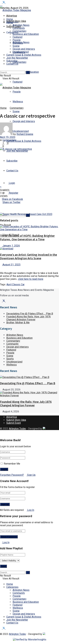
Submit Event (13, 422)
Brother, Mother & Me (18, 322)
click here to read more (30, 279)
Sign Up (31, 474)
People (17, 40)
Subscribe (11, 160)
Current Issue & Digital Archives (23, 141)
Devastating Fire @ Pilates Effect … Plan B (29, 313)
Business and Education (26, 34)
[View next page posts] (3, 267)
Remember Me (12, 463)
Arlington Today (17, 428)
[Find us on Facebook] (1, 2)
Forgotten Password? (12, 474)
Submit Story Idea (16, 419)
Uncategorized (21, 51)
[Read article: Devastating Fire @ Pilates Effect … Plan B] (29, 377)
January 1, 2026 (11, 245)
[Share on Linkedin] (29, 205)
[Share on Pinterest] (29, 208)
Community (19, 28)
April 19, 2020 (7, 137)
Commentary (19, 62)
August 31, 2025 (11, 264)
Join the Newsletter (17, 150)
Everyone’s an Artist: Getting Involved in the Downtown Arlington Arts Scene (28, 256)
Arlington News (21, 25)
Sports (10, 358)
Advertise (11, 15)
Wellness (18, 101)
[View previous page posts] (1, 267)
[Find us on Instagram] (7, 2)
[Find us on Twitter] (4, 2)
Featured (17, 81)
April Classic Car (15, 284)
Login (11, 183)
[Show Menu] (1, 81)
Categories (12, 587)
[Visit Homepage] (15, 10)
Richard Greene (25, 134)
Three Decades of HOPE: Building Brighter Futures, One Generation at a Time (27, 237)
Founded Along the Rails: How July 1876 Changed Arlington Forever (28, 318)
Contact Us (12, 170)
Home (9, 19)
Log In (30, 510)
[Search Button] (1, 69)
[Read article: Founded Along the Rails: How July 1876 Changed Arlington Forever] (29, 394)
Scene (16, 111)
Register (13, 192)
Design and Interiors (24, 121)
